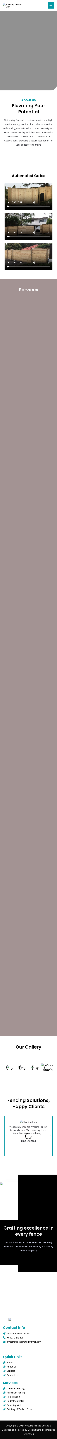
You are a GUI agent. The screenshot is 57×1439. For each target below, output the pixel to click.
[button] (6, 1067)
